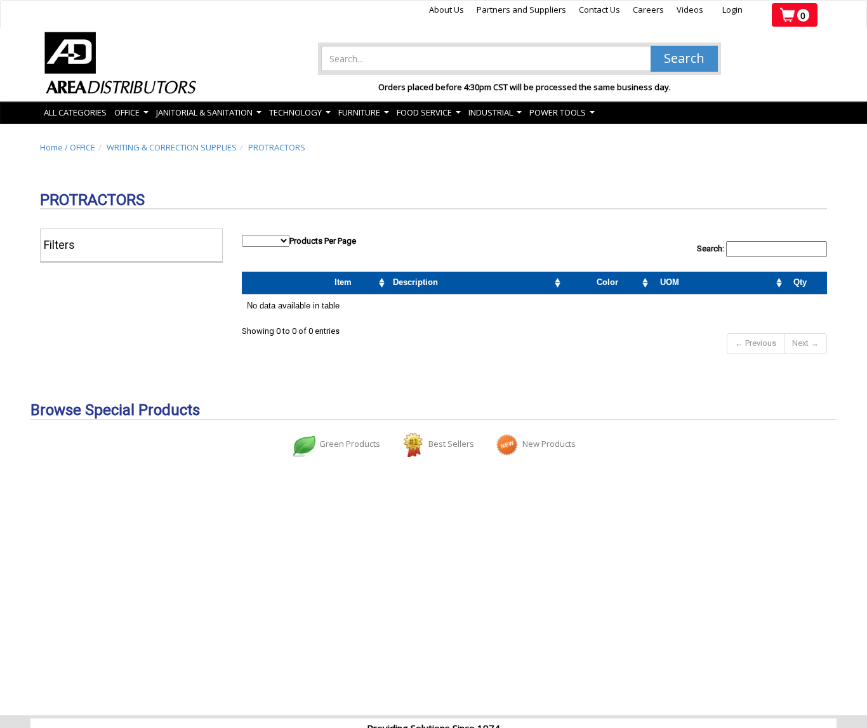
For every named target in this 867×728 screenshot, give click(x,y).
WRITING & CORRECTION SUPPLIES (172, 147)
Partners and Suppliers (521, 9)
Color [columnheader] (607, 282)
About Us (446, 9)
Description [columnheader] (415, 282)
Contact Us (599, 9)
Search (684, 58)
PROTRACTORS (276, 147)
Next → (805, 343)
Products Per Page (322, 241)
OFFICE (82, 147)
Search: (711, 248)
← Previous (755, 343)
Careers (648, 9)
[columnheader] (736, 283)
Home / (55, 147)
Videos (690, 9)
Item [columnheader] (343, 282)
